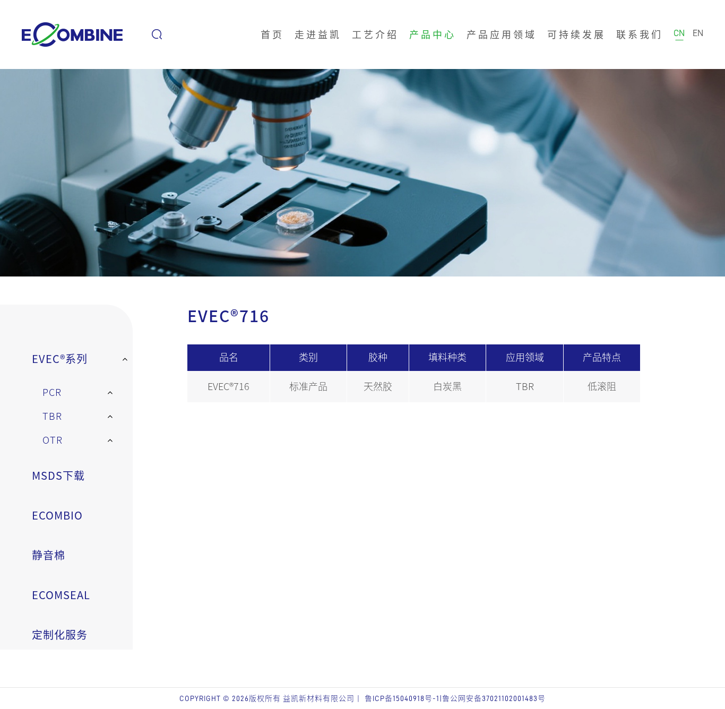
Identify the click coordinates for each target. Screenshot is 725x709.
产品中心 (432, 34)
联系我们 (639, 34)
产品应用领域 (502, 34)
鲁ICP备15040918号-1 (402, 698)
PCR (52, 392)
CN (679, 33)
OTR (52, 440)
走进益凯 (318, 34)
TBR (52, 416)
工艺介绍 (375, 34)
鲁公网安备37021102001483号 (494, 698)
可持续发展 (576, 34)
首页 (272, 34)
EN (698, 33)
